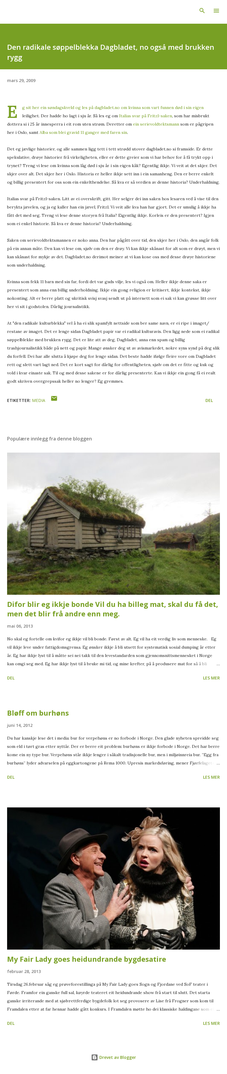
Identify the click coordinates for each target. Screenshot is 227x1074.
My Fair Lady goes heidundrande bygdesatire (86, 959)
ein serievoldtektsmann (155, 124)
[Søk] (202, 10)
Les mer (211, 678)
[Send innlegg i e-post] (54, 400)
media (38, 400)
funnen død (172, 107)
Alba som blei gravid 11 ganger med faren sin (83, 132)
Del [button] (209, 400)
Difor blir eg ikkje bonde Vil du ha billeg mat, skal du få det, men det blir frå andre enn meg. (112, 608)
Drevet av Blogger (117, 1057)
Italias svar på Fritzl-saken (145, 115)
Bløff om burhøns (38, 713)
